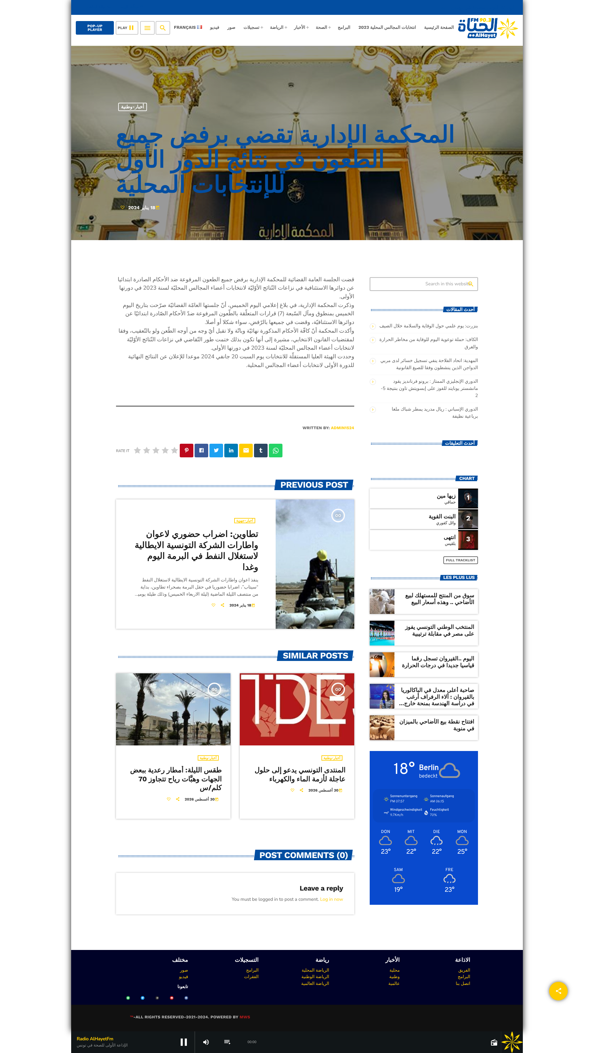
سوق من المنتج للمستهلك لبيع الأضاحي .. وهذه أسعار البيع (439, 599)
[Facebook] (186, 998)
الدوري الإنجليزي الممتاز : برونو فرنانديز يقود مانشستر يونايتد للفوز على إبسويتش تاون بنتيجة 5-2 (429, 388)
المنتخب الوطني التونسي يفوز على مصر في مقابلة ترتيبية (439, 630)
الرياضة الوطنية (315, 976)
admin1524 (342, 428)
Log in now (331, 899)
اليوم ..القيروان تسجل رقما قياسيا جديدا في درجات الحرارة (438, 662)
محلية (395, 970)
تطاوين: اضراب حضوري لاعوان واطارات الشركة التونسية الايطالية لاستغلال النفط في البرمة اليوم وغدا (196, 550)
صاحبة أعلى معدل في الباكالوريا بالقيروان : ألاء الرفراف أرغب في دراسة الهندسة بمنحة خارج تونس (437, 700)
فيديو (183, 976)
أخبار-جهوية (244, 521)
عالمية (394, 983)
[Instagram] (157, 998)
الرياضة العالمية (315, 983)
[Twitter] (142, 998)
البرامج (464, 976)
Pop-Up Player (94, 28)
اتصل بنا (463, 983)
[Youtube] (172, 998)
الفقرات (251, 976)
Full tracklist (461, 560)
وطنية (394, 976)
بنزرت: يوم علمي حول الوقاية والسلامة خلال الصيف (428, 326)
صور (184, 970)
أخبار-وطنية (132, 107)
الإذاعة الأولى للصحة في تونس (477, 7)
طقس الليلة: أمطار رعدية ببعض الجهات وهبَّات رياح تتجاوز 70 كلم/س (176, 779)
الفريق (464, 970)
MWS (244, 1017)
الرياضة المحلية (315, 970)
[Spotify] (128, 998)
